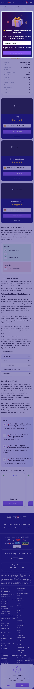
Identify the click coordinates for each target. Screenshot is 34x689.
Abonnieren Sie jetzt (17, 53)
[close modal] (30, 14)
